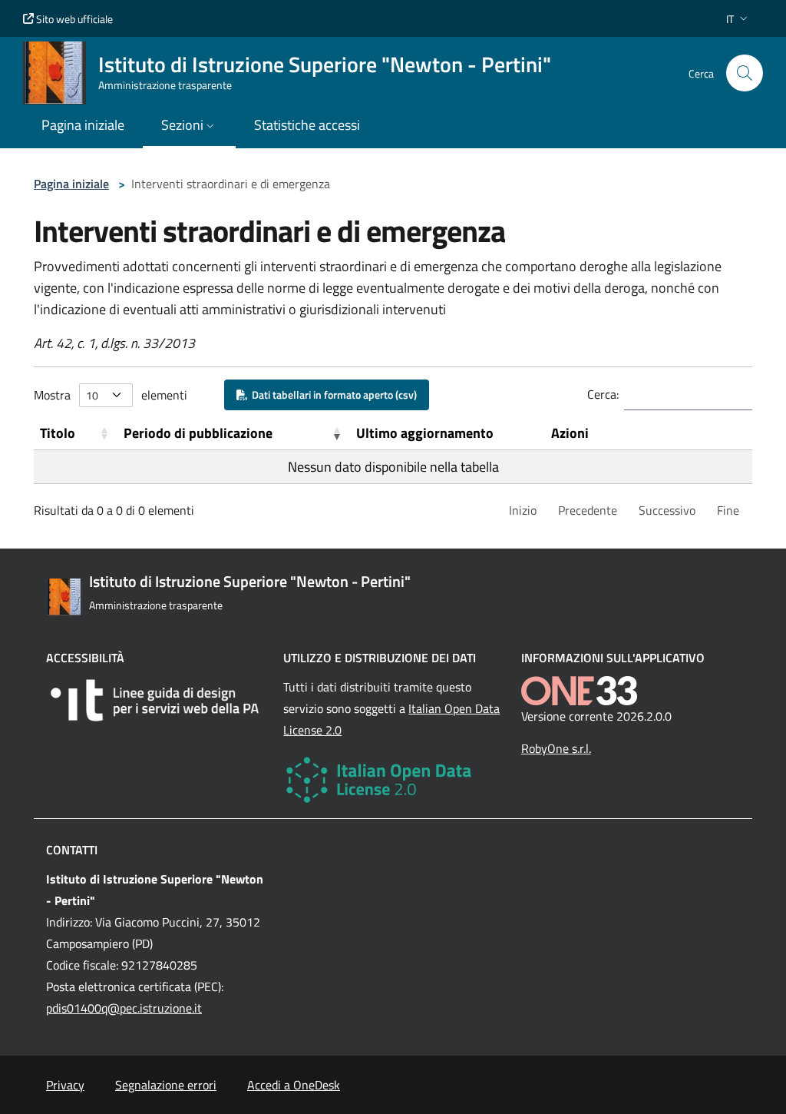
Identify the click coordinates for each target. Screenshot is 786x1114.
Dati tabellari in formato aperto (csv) (332, 394)
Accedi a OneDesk (293, 1085)
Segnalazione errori (165, 1085)
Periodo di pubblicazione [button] (198, 433)
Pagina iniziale (71, 183)
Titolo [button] (57, 433)
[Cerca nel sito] (744, 73)
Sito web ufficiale (73, 19)
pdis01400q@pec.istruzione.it (124, 1008)
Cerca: (603, 394)
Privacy (65, 1085)
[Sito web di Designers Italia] (155, 700)
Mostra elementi (110, 395)
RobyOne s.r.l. (556, 748)
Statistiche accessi (307, 124)
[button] (738, 19)
